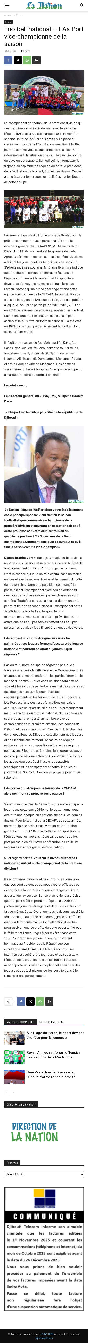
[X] (18, 60)
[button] (7, 5)
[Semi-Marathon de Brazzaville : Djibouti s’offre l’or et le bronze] (14, 1077)
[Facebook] (8, 60)
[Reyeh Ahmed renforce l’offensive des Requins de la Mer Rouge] (14, 1057)
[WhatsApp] (27, 60)
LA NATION (47, 1334)
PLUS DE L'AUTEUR (51, 1022)
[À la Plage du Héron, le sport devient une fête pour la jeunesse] (14, 1038)
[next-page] (13, 1092)
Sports (20, 15)
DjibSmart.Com (44, 1338)
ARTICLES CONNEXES (21, 1022)
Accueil (8, 15)
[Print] (36, 60)
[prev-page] (6, 1092)
